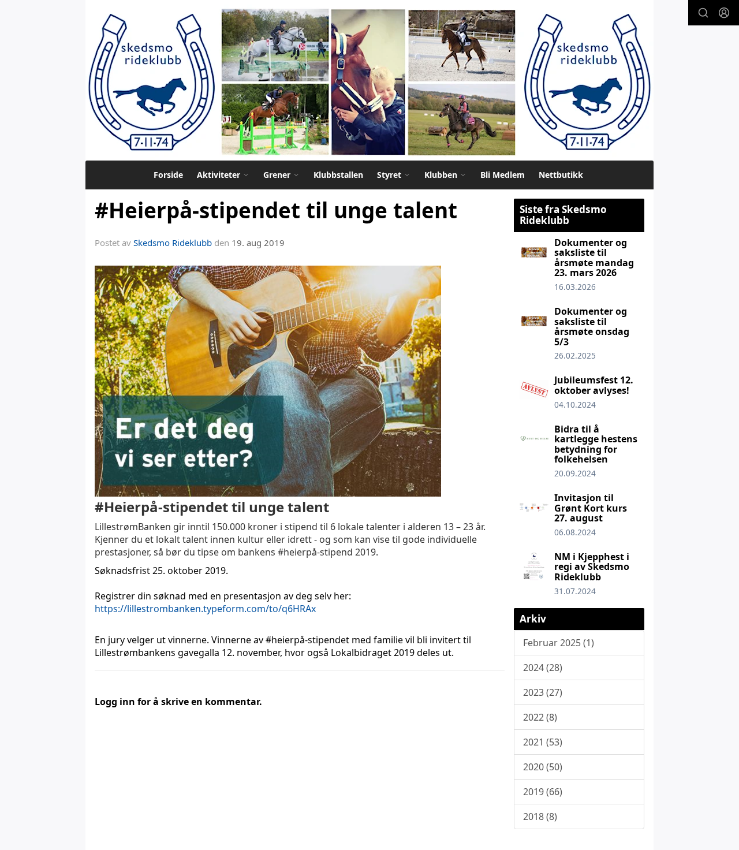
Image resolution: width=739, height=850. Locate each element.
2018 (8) (540, 816)
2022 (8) (540, 717)
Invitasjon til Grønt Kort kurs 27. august (590, 507)
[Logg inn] (724, 12)
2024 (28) (542, 667)
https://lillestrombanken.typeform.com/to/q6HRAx (205, 608)
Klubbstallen (338, 174)
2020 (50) (542, 766)
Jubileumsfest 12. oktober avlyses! (593, 385)
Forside (168, 174)
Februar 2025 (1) (558, 642)
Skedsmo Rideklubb (172, 242)
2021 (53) (542, 742)
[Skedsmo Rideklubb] (369, 80)
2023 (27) (542, 692)
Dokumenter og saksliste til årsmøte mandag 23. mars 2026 (594, 257)
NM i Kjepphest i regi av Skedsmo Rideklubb (591, 566)
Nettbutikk (561, 174)
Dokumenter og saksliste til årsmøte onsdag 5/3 (591, 326)
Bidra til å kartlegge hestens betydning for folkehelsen (595, 444)
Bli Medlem (502, 174)
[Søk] (703, 12)
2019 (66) (542, 791)
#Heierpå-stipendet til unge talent (276, 210)
